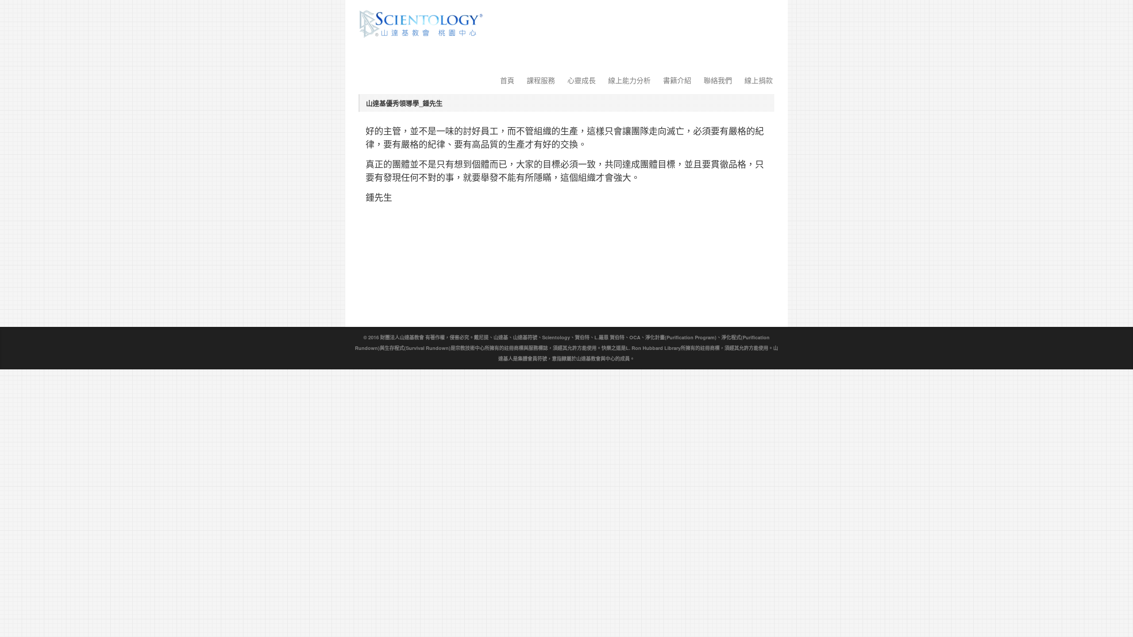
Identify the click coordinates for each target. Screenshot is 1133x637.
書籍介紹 (677, 80)
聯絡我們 (718, 80)
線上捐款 (758, 80)
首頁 (507, 80)
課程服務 (541, 80)
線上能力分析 (629, 80)
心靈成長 (581, 80)
